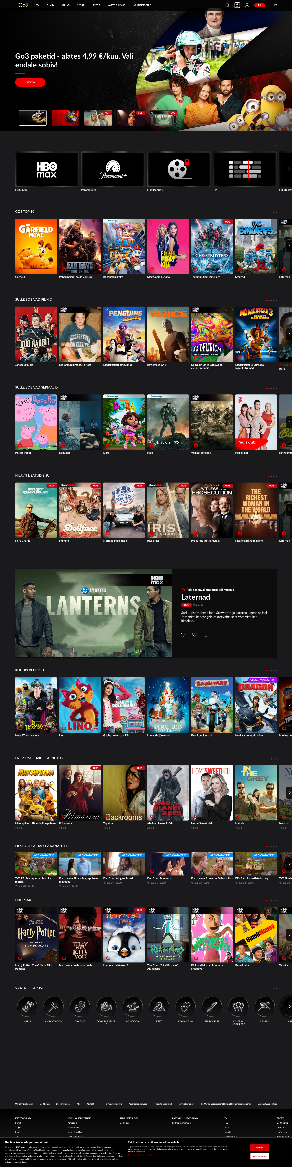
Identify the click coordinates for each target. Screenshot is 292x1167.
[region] (146, 1152)
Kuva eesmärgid (260, 1156)
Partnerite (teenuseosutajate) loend (143, 1155)
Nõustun (259, 1147)
